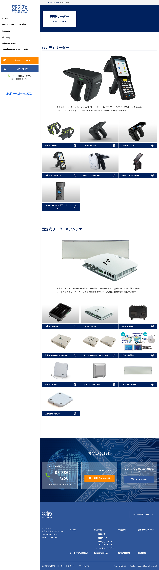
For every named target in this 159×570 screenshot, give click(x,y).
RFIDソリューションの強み (14, 24)
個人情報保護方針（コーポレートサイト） (58, 565)
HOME (5, 18)
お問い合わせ (15, 68)
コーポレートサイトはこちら (15, 49)
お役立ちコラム (9, 43)
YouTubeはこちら (143, 514)
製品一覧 (6, 31)
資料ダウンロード (16, 60)
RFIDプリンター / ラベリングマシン (105, 543)
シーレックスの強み (79, 552)
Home (73, 529)
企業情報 (142, 552)
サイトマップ (84, 565)
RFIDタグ (101, 534)
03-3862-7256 (22, 76)
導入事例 (6, 37)
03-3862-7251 (52, 534)
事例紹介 (122, 529)
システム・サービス (106, 548)
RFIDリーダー (103, 538)
